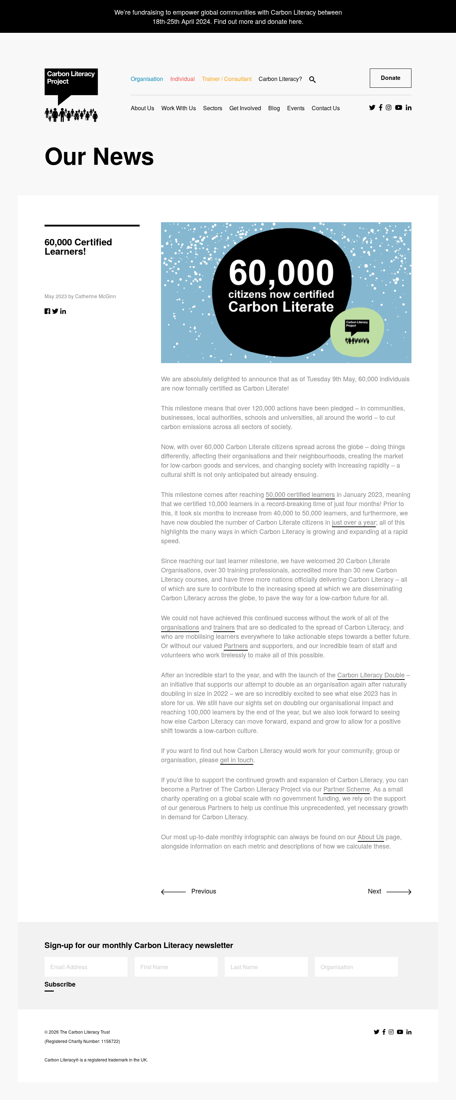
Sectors (212, 108)
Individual (182, 79)
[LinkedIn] (63, 310)
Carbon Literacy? (280, 79)
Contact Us (326, 108)
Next (375, 890)
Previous (203, 890)
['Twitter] (55, 310)
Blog (274, 108)
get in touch (236, 759)
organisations (180, 626)
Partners (236, 645)
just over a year (354, 521)
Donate (390, 77)
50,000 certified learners (300, 494)
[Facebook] (47, 310)
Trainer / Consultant (227, 79)
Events (296, 108)
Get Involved (245, 108)
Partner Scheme (346, 788)
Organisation (147, 79)
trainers (224, 626)
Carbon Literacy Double (371, 674)
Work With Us (178, 108)
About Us (142, 108)
